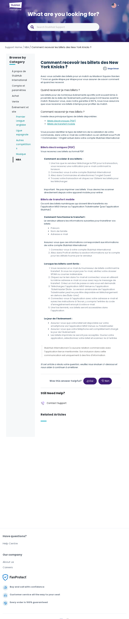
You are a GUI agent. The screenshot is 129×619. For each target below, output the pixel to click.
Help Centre (10, 543)
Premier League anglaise (21, 120)
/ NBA (26, 47)
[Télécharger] (58, 316)
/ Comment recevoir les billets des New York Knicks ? (60, 47)
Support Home (13, 47)
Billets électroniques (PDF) (61, 120)
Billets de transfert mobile (61, 123)
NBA (18, 159)
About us (8, 562)
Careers (8, 567)
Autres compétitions (23, 144)
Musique (21, 154)
